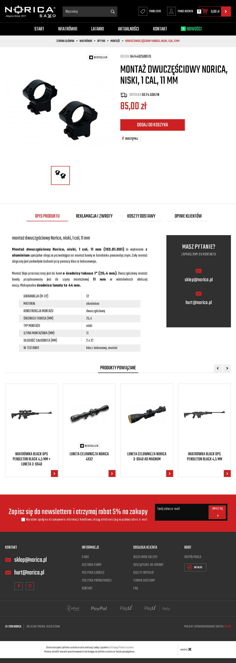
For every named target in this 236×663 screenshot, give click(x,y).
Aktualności (128, 29)
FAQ (135, 588)
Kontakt (160, 29)
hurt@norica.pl (199, 302)
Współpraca (192, 557)
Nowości (192, 29)
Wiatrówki (67, 29)
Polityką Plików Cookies (121, 647)
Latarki (97, 29)
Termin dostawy (144, 580)
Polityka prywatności (97, 580)
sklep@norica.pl (199, 280)
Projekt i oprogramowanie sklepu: (207, 626)
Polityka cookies (93, 572)
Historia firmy (91, 565)
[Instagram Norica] (30, 586)
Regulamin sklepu (145, 557)
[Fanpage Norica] (18, 586)
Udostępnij (131, 139)
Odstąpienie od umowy (148, 565)
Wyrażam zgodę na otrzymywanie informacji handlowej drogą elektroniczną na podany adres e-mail (87, 519)
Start (39, 29)
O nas (85, 557)
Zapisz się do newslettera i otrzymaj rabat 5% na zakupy (78, 512)
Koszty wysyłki (143, 572)
